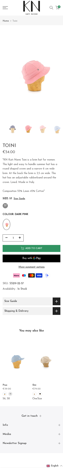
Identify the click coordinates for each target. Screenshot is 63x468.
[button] (54, 466)
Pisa (5, 385)
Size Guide (19, 198)
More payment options (32, 267)
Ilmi (34, 385)
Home (6, 21)
